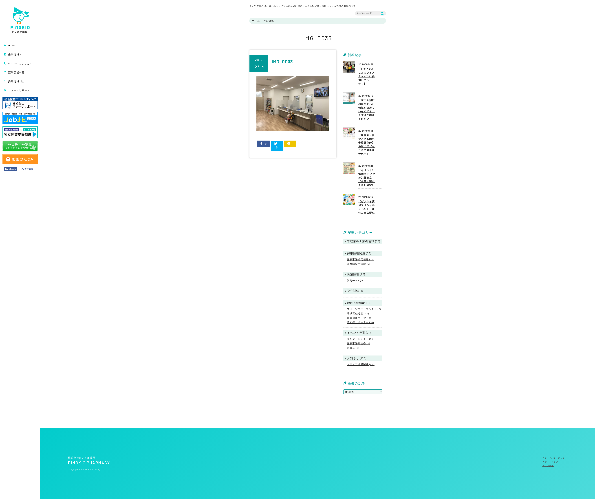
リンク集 (549, 465)
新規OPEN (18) (356, 280)
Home (11, 45)
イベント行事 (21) (359, 332)
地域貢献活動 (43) (358, 313)
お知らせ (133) (356, 358)
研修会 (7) (353, 347)
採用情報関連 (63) (359, 253)
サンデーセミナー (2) (360, 338)
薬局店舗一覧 (16, 72)
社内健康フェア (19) (359, 317)
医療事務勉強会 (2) (358, 343)
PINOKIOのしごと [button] (19, 63)
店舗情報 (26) (356, 274)
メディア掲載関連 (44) (361, 364)
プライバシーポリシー (556, 458)
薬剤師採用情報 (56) (359, 263)
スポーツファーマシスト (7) (364, 308)
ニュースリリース (19, 90)
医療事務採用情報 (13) (360, 259)
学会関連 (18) (356, 290)
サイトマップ (551, 461)
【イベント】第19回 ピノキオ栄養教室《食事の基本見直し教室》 (366, 177)
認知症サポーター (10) (360, 322)
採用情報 (13, 81)
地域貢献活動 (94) (359, 303)
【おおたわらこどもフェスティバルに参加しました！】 (366, 76)
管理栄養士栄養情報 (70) (363, 241)
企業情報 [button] (13, 54)
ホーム (256, 20)
